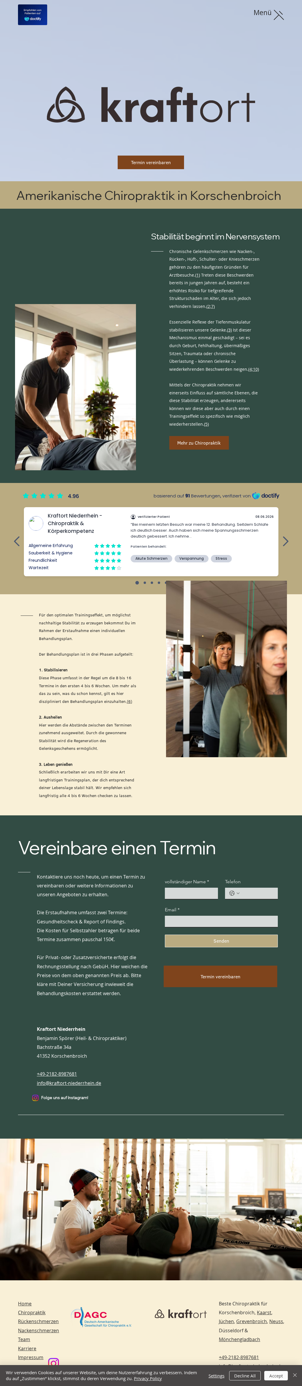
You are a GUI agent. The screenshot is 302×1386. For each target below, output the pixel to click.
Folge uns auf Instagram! (64, 1097)
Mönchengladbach (239, 1339)
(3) (229, 330)
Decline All (245, 1376)
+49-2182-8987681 (57, 1074)
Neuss (276, 1321)
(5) (206, 424)
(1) (197, 275)
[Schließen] (294, 1375)
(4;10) (253, 369)
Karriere (27, 1348)
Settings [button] (216, 1376)
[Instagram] (35, 1098)
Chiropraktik (31, 1312)
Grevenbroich (251, 1321)
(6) (129, 701)
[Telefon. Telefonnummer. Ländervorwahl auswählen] (234, 893)
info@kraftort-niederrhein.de (69, 1083)
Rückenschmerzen (38, 1321)
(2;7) (210, 306)
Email (172, 909)
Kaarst (264, 1312)
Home (25, 1303)
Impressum (30, 1357)
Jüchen (226, 1321)
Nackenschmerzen (38, 1330)
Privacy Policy (148, 1378)
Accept (276, 1376)
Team (24, 1339)
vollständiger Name (187, 881)
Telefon (233, 881)
